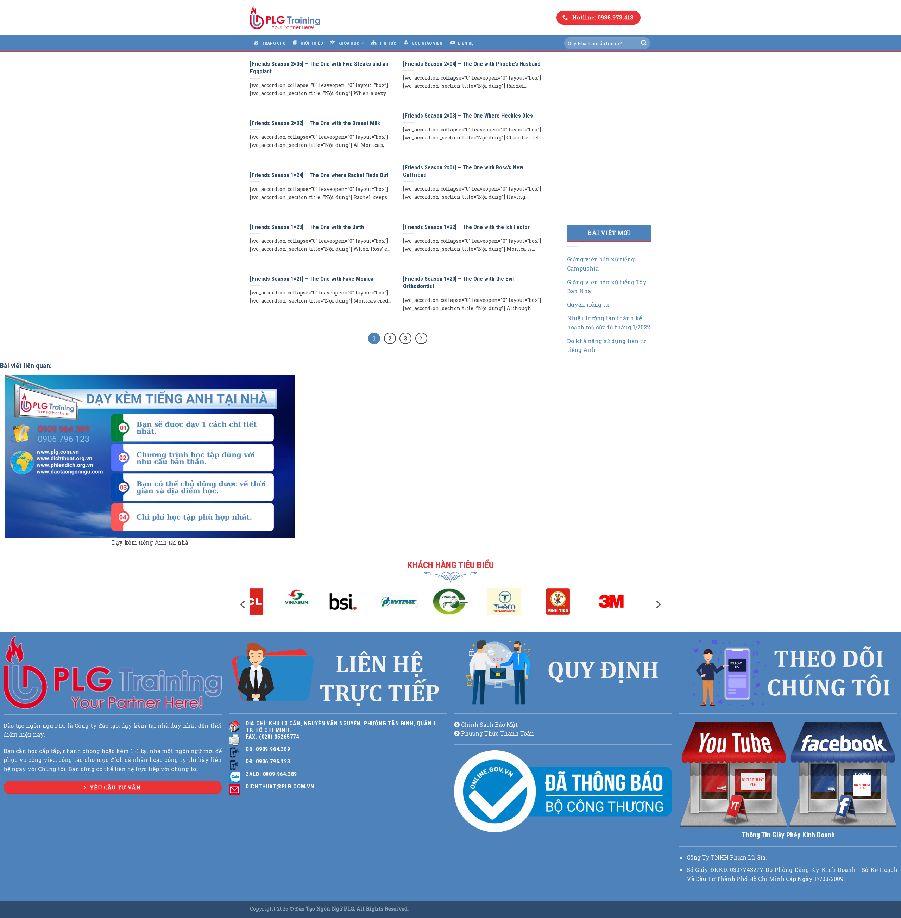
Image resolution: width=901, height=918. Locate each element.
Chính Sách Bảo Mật (489, 724)
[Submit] (644, 43)
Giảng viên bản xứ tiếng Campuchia (601, 263)
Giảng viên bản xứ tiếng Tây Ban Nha (607, 286)
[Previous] (243, 605)
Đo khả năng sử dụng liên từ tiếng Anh (606, 345)
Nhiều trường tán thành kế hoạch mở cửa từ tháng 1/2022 (608, 322)
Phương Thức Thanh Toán (497, 733)
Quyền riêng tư (588, 304)
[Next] (657, 605)
